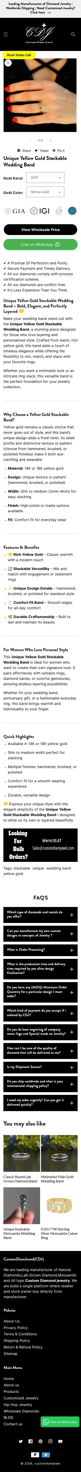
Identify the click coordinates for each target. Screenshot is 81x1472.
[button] (6, 34)
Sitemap (11, 1353)
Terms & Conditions (20, 1334)
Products (11, 1391)
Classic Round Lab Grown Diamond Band (20, 1179)
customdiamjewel (48, 1463)
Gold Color (13, 192)
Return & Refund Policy (23, 1347)
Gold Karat (13, 178)
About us (11, 1385)
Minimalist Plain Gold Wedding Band (57, 1179)
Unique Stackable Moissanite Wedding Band (19, 1233)
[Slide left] (31, 140)
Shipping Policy (17, 1340)
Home (9, 1378)
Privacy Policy (16, 1327)
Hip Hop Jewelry (18, 1404)
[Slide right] (50, 140)
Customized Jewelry (21, 1398)
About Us (12, 1321)
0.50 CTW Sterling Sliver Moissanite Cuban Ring (59, 1233)
